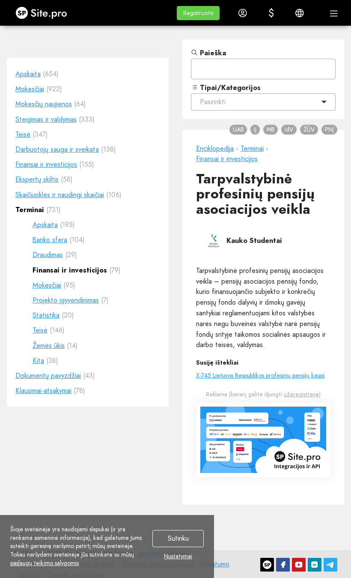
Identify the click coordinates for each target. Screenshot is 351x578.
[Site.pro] (267, 565)
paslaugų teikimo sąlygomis (44, 563)
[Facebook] (283, 565)
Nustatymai (178, 556)
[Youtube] (299, 565)
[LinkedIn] (314, 565)
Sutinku (178, 539)
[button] (198, 13)
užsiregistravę (301, 394)
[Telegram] (330, 565)
